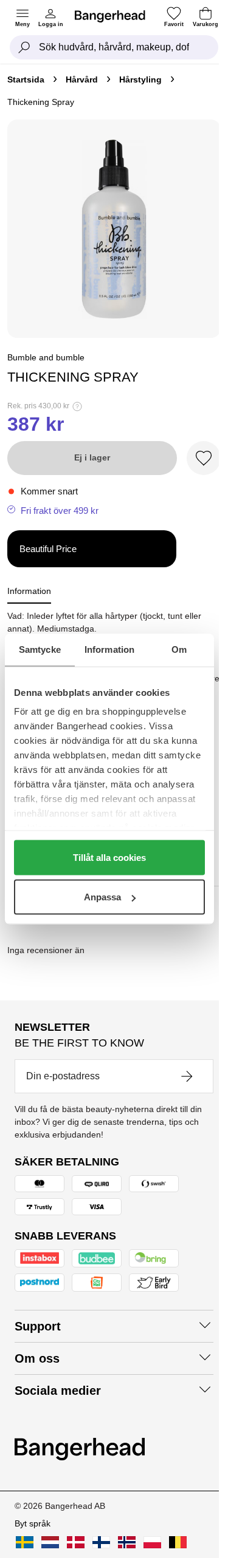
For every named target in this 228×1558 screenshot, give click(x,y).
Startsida (25, 79)
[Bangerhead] (115, 16)
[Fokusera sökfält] (24, 47)
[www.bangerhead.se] (25, 1542)
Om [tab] (179, 649)
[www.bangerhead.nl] (50, 1542)
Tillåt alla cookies (109, 857)
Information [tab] (109, 649)
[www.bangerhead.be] (178, 1542)
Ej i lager (92, 457)
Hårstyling (140, 79)
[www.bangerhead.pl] (152, 1542)
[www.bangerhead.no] (127, 1542)
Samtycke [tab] (40, 649)
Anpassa (102, 897)
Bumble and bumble (46, 357)
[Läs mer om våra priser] (77, 406)
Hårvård (82, 79)
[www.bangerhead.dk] (76, 1542)
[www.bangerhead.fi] (101, 1542)
